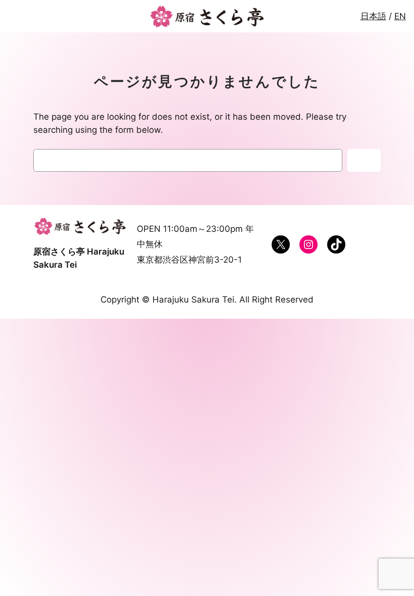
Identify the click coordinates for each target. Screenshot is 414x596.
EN (400, 16)
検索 (364, 161)
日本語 (373, 16)
